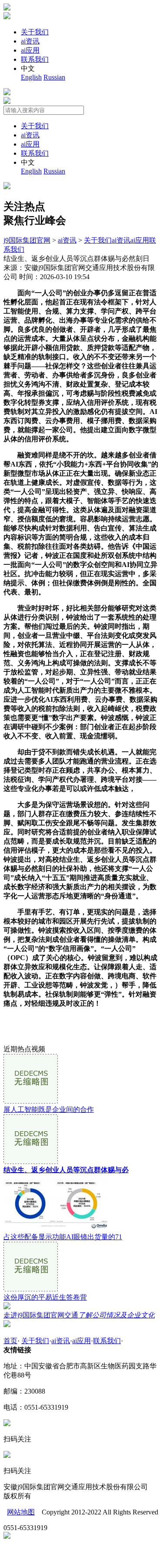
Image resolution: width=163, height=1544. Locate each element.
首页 (10, 1340)
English (31, 77)
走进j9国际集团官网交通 (79, 1315)
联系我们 (35, 59)
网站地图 (21, 1512)
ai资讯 (30, 41)
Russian (54, 77)
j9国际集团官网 (26, 240)
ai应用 (30, 50)
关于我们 (35, 32)
